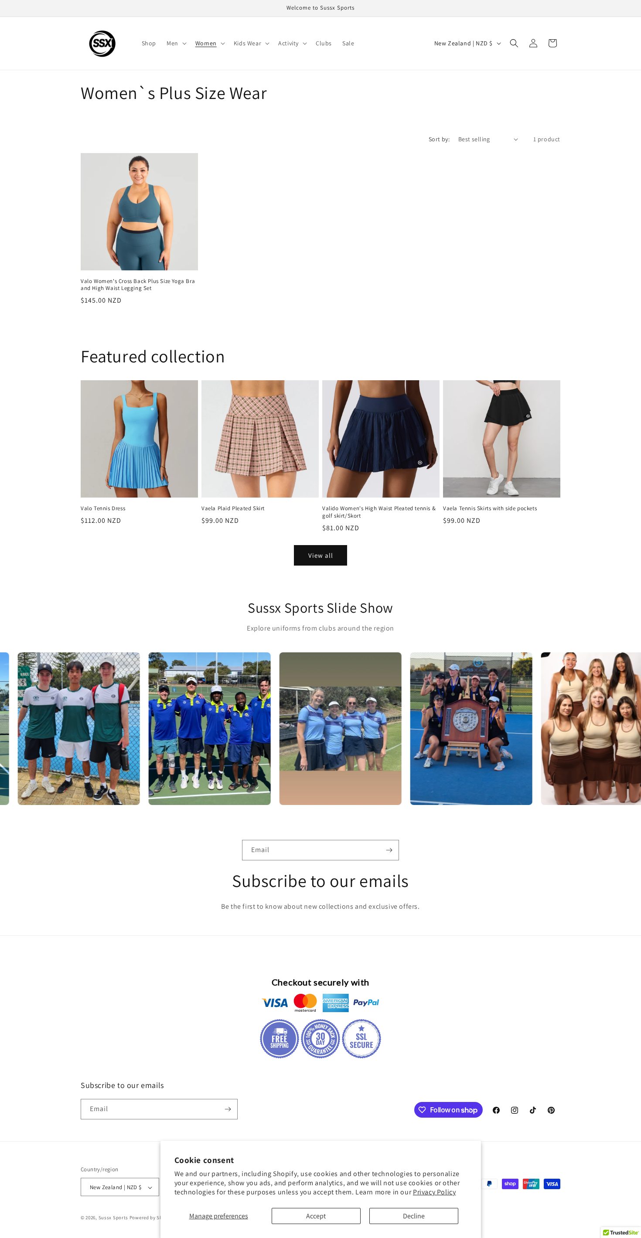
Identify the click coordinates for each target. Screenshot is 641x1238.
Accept (316, 1216)
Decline (414, 1216)
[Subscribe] (389, 850)
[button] (175, 43)
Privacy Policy (434, 1192)
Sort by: (439, 139)
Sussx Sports (113, 1218)
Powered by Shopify (152, 1218)
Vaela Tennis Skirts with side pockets (490, 508)
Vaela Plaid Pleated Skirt (233, 508)
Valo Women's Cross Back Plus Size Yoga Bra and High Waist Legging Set (138, 285)
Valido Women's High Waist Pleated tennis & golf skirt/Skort (379, 512)
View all (320, 555)
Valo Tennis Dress (103, 508)
